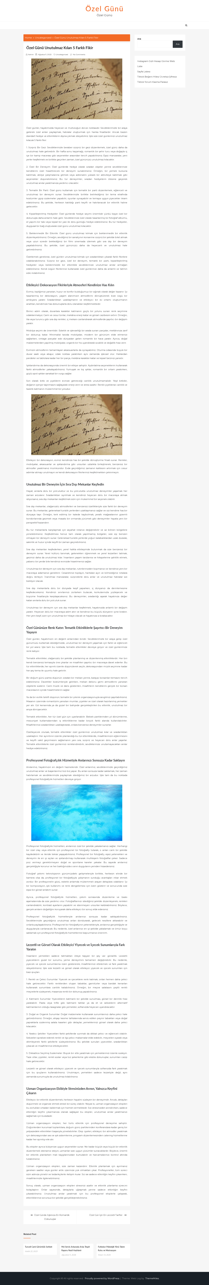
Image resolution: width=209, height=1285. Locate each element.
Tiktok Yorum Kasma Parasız (152, 82)
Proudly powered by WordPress (102, 1278)
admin (31, 54)
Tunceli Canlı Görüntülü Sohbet (38, 1247)
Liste (139, 66)
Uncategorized (62, 54)
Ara (139, 38)
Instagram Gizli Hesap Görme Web (156, 61)
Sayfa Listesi (143, 71)
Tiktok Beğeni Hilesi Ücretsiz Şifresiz (157, 76)
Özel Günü (104, 9)
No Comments (79, 54)
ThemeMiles (152, 1278)
